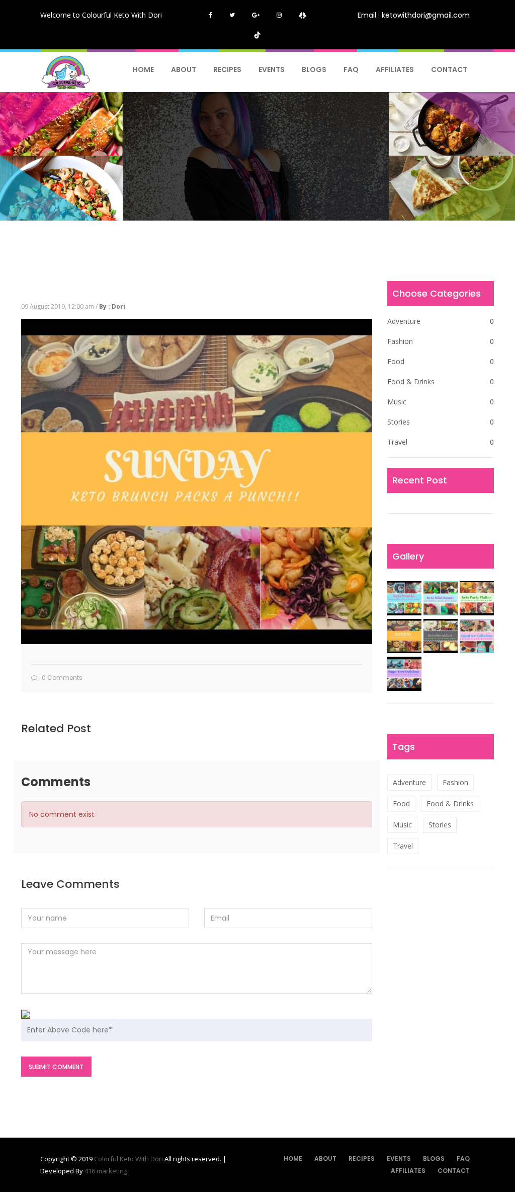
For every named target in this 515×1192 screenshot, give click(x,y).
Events (272, 69)
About (183, 69)
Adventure (440, 321)
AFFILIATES (395, 69)
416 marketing (105, 1170)
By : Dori (112, 306)
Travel (440, 442)
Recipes (227, 69)
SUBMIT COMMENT (56, 1067)
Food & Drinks (440, 381)
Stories (440, 422)
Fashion (440, 341)
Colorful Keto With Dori (129, 1158)
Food (440, 361)
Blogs (314, 69)
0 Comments (61, 677)
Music (440, 401)
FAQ (351, 69)
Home (143, 69)
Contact (449, 69)
